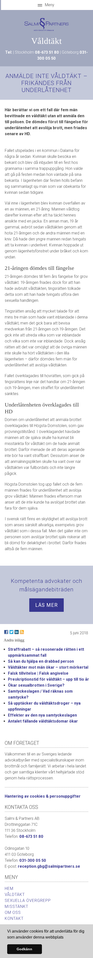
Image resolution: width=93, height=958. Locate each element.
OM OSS (13, 912)
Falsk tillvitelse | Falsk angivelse (38, 673)
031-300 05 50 (32, 860)
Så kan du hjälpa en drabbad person (41, 661)
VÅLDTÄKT (15, 894)
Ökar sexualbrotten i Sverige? (36, 685)
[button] (65, 937)
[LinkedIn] (17, 632)
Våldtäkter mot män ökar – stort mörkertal (48, 667)
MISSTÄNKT (16, 906)
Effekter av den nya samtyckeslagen (42, 715)
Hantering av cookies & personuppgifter (43, 796)
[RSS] (22, 632)
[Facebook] (6, 632)
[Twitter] (11, 632)
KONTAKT (14, 918)
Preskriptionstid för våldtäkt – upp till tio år (48, 679)
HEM (9, 888)
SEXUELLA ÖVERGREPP (28, 900)
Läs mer (46, 605)
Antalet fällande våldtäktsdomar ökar (43, 721)
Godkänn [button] (24, 949)
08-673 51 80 (47, 52)
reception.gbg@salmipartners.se (49, 866)
